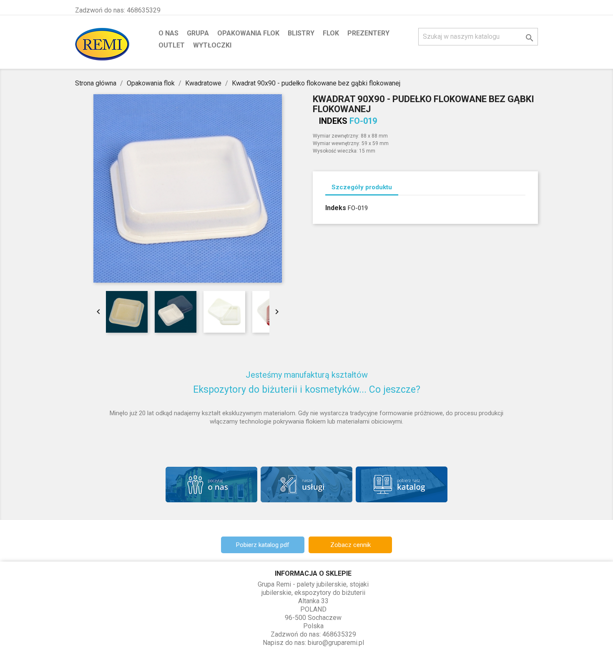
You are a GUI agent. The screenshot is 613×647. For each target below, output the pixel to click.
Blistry (301, 33)
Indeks (333, 120)
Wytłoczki (212, 45)
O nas (168, 33)
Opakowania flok (248, 33)
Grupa (198, 33)
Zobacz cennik (350, 545)
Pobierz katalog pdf (262, 545)
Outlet (171, 45)
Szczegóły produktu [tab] (362, 187)
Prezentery (368, 33)
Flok (331, 33)
